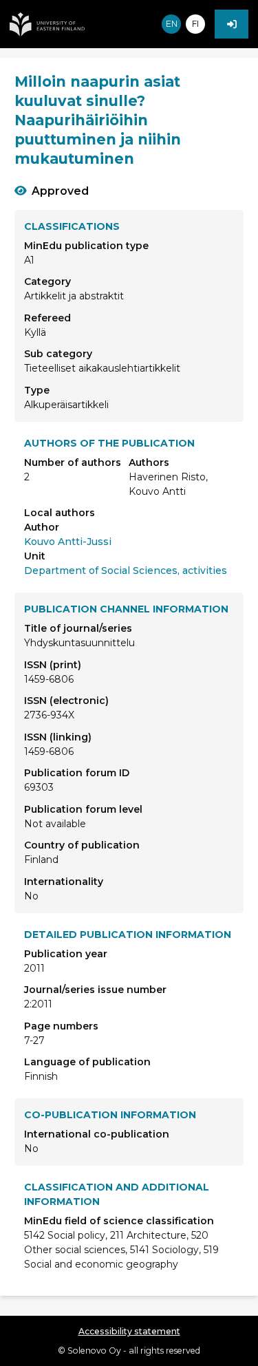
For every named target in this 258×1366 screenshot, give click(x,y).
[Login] (231, 24)
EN (172, 24)
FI (195, 24)
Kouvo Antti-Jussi (67, 541)
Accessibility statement (129, 1331)
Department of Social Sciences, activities (125, 570)
